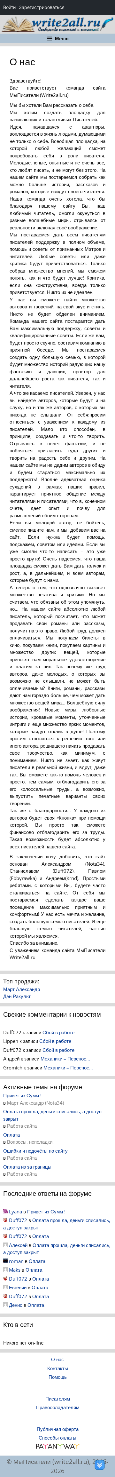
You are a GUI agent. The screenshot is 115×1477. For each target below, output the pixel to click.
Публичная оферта (58, 1429)
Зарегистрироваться (42, 7)
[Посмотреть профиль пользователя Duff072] (5, 1220)
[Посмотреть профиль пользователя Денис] (5, 1305)
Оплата (11, 1135)
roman (16, 1261)
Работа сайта (22, 1126)
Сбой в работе (58, 1032)
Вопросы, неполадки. (30, 1142)
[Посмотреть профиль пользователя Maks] (5, 1270)
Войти (9, 7)
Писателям (57, 1398)
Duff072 (18, 1220)
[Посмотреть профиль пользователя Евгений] (5, 1287)
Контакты (57, 1368)
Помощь (58, 1377)
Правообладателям (57, 1407)
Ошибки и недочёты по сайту (35, 1150)
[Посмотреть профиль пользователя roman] (5, 1261)
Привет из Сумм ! (22, 1095)
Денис (15, 1305)
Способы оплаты (57, 1437)
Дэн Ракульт (17, 996)
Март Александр (21, 989)
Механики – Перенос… (65, 1058)
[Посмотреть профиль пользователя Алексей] (5, 1245)
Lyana (15, 1211)
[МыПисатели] (57, 23)
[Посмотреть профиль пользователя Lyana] (5, 1211)
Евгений (18, 1287)
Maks (14, 1270)
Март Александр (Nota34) (35, 1103)
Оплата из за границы (27, 1166)
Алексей (18, 1245)
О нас (57, 1359)
